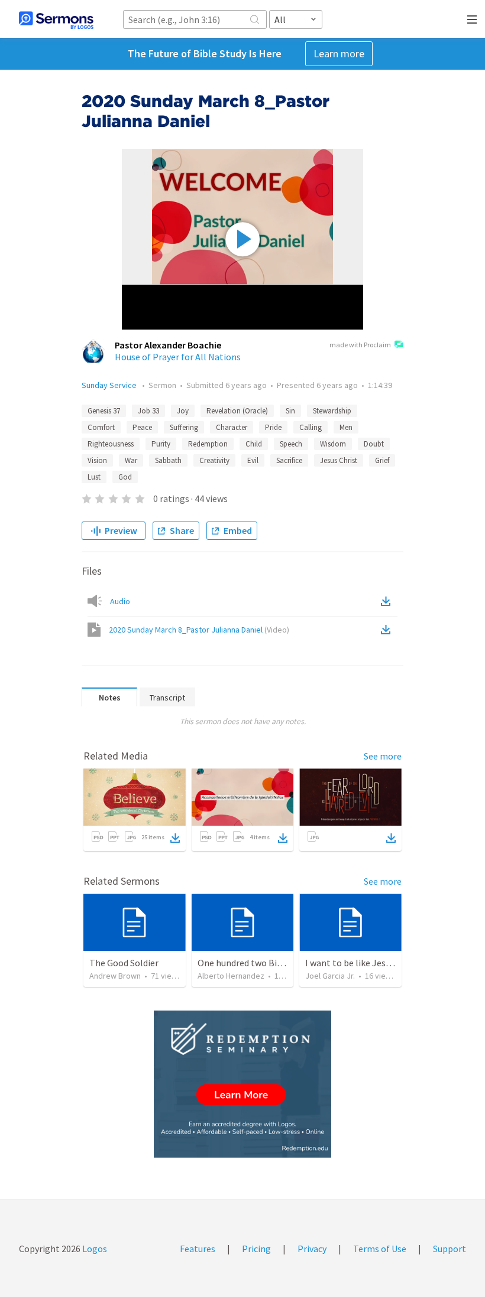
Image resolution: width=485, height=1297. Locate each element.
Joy (183, 411)
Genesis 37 (104, 411)
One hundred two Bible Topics (258, 963)
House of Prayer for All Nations (178, 357)
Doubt (374, 444)
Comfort (101, 427)
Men (346, 427)
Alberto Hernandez (231, 975)
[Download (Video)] (388, 629)
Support (449, 1248)
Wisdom (333, 444)
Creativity (214, 460)
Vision (97, 460)
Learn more (338, 53)
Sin (290, 411)
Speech (291, 444)
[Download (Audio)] (388, 601)
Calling (310, 427)
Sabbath (168, 460)
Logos (93, 1248)
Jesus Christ (338, 460)
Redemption (208, 444)
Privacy (312, 1248)
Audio (120, 601)
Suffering (184, 427)
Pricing (256, 1248)
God (125, 477)
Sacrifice (289, 460)
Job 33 (148, 411)
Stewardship (332, 411)
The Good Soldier (124, 963)
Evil (252, 460)
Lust (94, 477)
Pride (273, 427)
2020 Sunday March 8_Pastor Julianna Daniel (199, 629)
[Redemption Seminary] (242, 1084)
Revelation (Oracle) (237, 411)
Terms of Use (379, 1248)
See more (383, 756)
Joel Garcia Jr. (330, 975)
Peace (142, 427)
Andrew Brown (115, 975)
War (131, 460)
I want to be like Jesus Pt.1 (359, 963)
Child (253, 444)
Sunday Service (110, 385)
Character (231, 427)
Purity (160, 444)
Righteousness (111, 444)
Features (197, 1248)
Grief (382, 460)
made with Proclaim (360, 344)
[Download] (175, 838)
